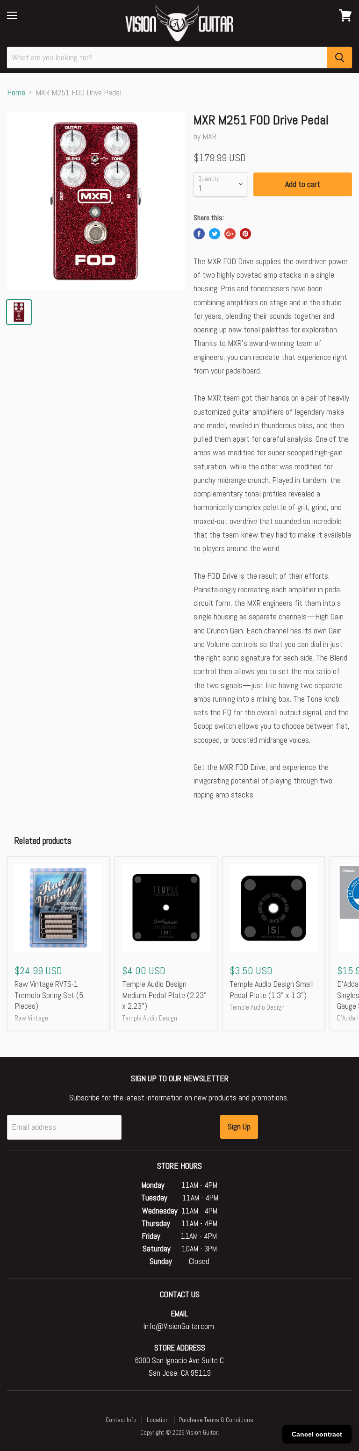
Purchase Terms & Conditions (216, 1420)
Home (16, 93)
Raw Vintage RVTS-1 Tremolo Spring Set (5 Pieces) (48, 994)
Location (158, 1420)
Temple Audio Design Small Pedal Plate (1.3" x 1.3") (272, 989)
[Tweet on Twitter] (214, 233)
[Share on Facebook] (199, 233)
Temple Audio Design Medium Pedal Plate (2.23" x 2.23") (164, 994)
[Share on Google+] (230, 233)
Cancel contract (317, 1434)
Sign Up (239, 1126)
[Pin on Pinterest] (245, 233)
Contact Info (121, 1420)
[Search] (339, 57)
